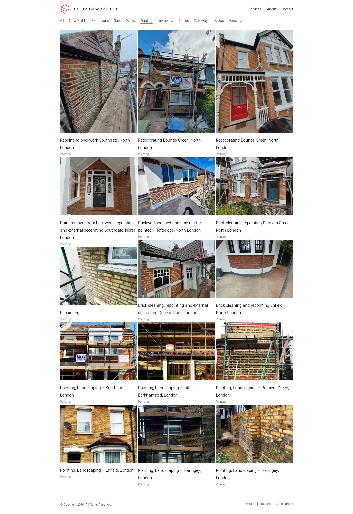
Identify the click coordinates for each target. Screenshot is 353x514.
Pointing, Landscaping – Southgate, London (92, 391)
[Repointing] (98, 276)
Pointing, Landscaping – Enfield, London (97, 470)
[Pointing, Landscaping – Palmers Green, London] (254, 351)
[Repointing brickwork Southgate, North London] (98, 81)
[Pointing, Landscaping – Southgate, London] (98, 351)
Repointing (69, 313)
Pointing (146, 20)
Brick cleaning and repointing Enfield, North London (249, 309)
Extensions (100, 20)
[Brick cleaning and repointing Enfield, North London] (254, 269)
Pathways (202, 20)
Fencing (235, 20)
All (62, 20)
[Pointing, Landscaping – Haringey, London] (176, 434)
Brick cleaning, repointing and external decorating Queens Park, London (173, 309)
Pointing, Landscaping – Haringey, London (169, 474)
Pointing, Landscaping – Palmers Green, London (252, 391)
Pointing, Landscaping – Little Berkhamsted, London (165, 391)
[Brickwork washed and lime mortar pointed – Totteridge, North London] (176, 186)
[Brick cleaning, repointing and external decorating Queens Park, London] (176, 269)
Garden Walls (124, 20)
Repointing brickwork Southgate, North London (95, 144)
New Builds (78, 20)
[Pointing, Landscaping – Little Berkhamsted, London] (176, 351)
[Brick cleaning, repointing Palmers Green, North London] (254, 186)
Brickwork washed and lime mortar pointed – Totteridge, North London (169, 226)
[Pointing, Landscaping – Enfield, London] (98, 434)
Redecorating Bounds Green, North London (169, 144)
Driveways (166, 20)
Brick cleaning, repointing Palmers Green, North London (253, 226)
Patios (184, 20)
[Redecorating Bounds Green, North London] (176, 81)
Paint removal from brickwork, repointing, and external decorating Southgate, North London (97, 230)
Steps (219, 20)
